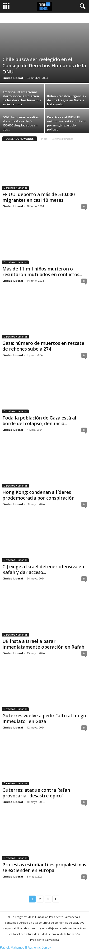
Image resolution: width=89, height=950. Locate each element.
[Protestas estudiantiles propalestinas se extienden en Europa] (44, 837)
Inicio (44, 138)
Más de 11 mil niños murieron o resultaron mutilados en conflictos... (42, 272)
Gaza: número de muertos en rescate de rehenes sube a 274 (43, 346)
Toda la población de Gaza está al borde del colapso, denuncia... (39, 421)
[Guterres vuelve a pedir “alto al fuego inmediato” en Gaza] (44, 688)
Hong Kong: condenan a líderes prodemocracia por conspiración (38, 495)
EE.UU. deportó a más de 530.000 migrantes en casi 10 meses (38, 197)
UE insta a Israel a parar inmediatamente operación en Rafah (43, 644)
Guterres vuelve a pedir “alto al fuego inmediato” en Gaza (44, 718)
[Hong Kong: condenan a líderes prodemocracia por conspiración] (44, 465)
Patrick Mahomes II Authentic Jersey (25, 947)
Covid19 (67, 17)
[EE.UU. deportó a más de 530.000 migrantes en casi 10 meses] (44, 167)
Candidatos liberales (46, 17)
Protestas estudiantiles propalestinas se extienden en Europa (44, 867)
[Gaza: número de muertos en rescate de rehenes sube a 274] (44, 316)
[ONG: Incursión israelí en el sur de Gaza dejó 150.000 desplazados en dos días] (22, 125)
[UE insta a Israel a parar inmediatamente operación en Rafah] (44, 613)
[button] (81, 6)
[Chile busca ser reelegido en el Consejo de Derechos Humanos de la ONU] (44, 53)
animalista (22, 17)
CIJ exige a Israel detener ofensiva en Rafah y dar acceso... (43, 569)
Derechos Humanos (16, 187)
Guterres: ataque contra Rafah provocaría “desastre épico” (36, 793)
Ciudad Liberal (12, 78)
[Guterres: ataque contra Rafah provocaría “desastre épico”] (44, 762)
